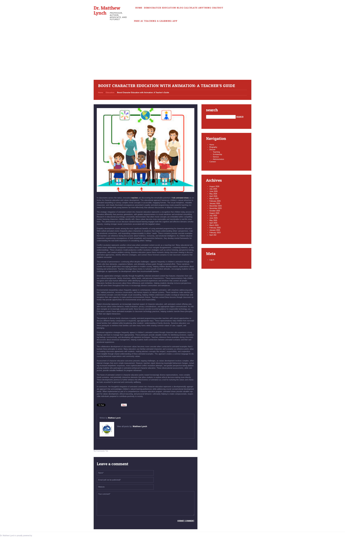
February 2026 (215, 201)
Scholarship (217, 154)
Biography (213, 147)
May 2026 (213, 194)
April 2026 (213, 196)
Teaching (216, 152)
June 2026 (213, 191)
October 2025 (214, 211)
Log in (211, 260)
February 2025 (215, 228)
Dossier (212, 150)
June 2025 (213, 218)
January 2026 (214, 203)
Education (110, 93)
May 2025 (213, 220)
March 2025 (214, 225)
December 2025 (215, 206)
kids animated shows (180, 198)
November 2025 (215, 208)
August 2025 (214, 213)
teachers (134, 198)
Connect (212, 162)
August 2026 (214, 186)
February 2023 (215, 233)
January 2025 (214, 230)
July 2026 (213, 189)
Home (138, 7)
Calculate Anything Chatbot (203, 7)
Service (216, 157)
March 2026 (214, 199)
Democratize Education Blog (163, 7)
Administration (218, 159)
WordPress (37, 535)
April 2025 (213, 223)
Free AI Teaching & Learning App (155, 21)
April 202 (212, 235)
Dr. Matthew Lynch (107, 10)
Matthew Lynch (114, 418)
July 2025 (213, 216)
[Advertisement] (172, 59)
